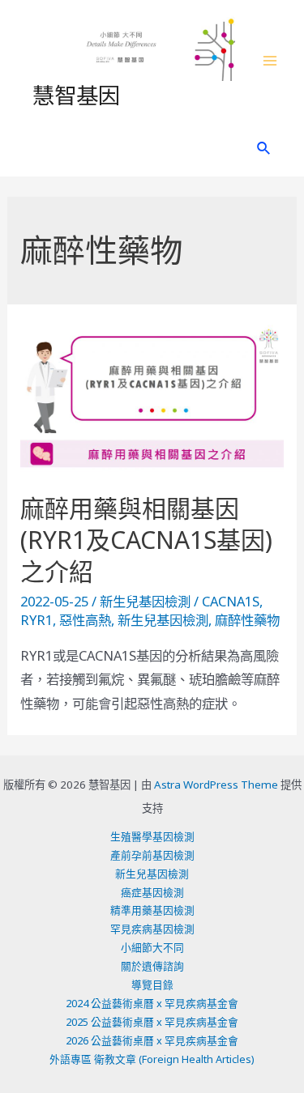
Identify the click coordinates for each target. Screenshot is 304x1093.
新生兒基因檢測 (145, 601)
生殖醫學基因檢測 (152, 836)
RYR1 (36, 619)
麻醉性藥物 (247, 619)
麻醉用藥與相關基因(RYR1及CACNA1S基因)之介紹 (146, 539)
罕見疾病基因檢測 (152, 928)
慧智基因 (76, 94)
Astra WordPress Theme (216, 784)
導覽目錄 (152, 984)
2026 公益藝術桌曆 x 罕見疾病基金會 (152, 1040)
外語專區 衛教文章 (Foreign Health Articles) (152, 1059)
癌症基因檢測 (152, 892)
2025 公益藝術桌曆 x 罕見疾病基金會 (152, 1021)
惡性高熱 (85, 619)
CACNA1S (230, 601)
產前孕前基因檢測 (152, 855)
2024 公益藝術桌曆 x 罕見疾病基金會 (152, 1003)
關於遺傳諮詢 (152, 966)
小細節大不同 (152, 947)
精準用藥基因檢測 (152, 910)
